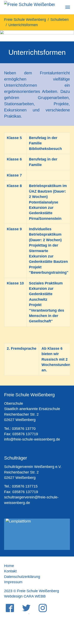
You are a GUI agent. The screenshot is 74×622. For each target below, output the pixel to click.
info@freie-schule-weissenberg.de (32, 439)
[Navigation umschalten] (67, 7)
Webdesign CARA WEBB (25, 596)
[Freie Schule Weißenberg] (29, 7)
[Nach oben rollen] (64, 598)
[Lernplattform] (37, 534)
